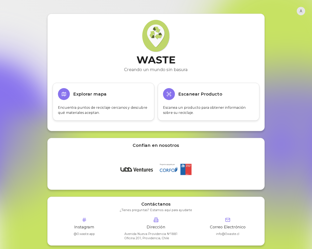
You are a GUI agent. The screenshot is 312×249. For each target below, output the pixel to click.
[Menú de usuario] (301, 11)
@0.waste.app (84, 234)
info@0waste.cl (227, 234)
